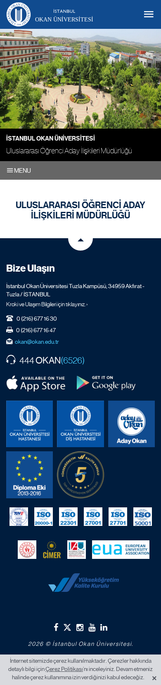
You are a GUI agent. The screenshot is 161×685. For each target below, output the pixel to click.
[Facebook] (56, 627)
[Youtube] (91, 627)
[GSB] (27, 549)
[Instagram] (79, 627)
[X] (67, 626)
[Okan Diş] (80, 424)
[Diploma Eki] (29, 474)
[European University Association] (120, 549)
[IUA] (76, 549)
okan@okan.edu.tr (37, 341)
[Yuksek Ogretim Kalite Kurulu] (80, 474)
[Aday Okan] (131, 424)
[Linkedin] (103, 627)
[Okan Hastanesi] (29, 424)
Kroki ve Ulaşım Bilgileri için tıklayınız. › (47, 304)
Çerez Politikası (64, 669)
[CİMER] (52, 549)
